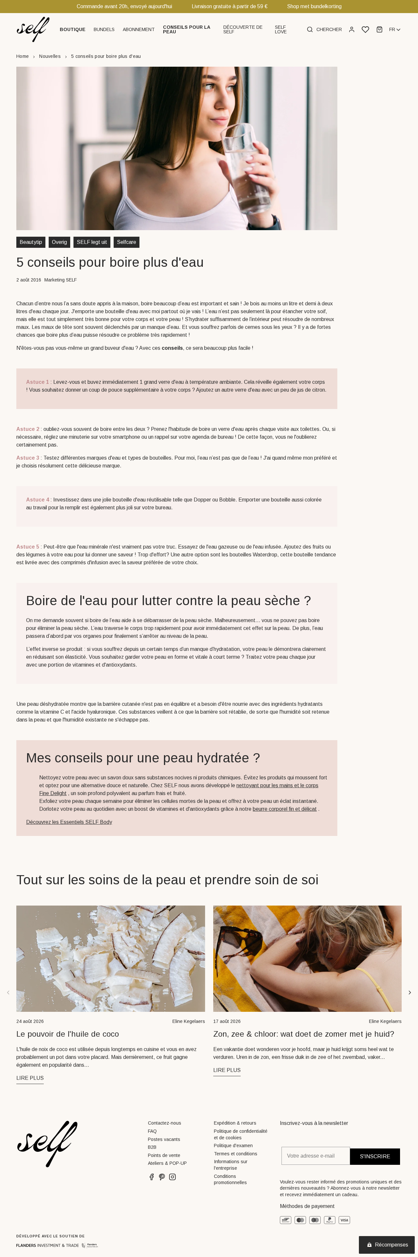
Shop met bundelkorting (314, 6)
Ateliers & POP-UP (167, 1163)
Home (22, 56)
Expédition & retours (235, 1123)
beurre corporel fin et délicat (285, 809)
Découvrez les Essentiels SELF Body (69, 822)
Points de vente (164, 1155)
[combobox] (395, 29)
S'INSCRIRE (375, 1156)
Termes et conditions (235, 1153)
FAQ (152, 1131)
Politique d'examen (233, 1145)
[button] (73, 29)
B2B (152, 1147)
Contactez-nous (164, 1123)
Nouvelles (50, 56)
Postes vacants (164, 1139)
